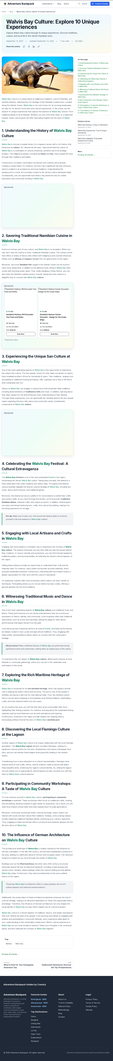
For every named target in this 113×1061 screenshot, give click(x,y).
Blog (59, 4)
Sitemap (89, 1010)
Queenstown (36, 1037)
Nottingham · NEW (38, 999)
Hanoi (33, 1016)
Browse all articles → (10, 954)
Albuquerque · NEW (39, 1003)
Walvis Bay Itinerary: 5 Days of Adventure (93, 125)
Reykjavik (35, 1041)
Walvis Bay (6, 99)
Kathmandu (35, 1027)
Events (51, 477)
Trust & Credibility (65, 1003)
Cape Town (35, 1034)
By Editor (79, 41)
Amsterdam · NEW (38, 1006)
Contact (61, 1017)
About (66, 4)
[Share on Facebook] (29, 47)
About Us (62, 999)
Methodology (63, 1010)
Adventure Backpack (21, 3)
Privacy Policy (92, 999)
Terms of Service (93, 1003)
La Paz (34, 1030)
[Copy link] (39, 47)
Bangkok (34, 1020)
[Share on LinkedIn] (34, 47)
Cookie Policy (91, 1006)
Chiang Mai (35, 1023)
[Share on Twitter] (24, 47)
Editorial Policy (64, 1006)
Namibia (9, 944)
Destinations (47, 4)
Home (4, 12)
